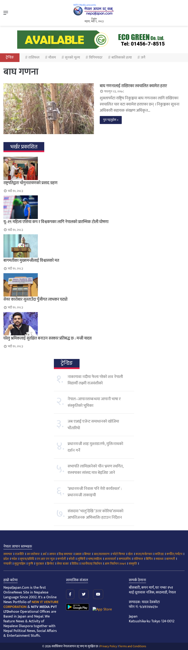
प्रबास (78, 554)
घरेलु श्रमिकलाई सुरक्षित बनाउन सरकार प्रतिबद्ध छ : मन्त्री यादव (47, 338)
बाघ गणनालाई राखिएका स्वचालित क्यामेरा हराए (133, 86)
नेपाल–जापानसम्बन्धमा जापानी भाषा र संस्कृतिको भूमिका (94, 402)
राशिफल (33, 57)
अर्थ (44, 554)
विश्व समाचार (65, 554)
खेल (130, 554)
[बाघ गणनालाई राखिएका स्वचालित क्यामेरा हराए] (48, 108)
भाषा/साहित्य (95, 558)
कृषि (30, 563)
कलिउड (159, 554)
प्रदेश (6, 558)
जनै (143, 57)
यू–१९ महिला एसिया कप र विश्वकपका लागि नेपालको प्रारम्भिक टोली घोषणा (55, 221)
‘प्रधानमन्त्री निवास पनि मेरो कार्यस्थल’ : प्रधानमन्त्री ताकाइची (95, 492)
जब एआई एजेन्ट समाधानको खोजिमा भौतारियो (93, 424)
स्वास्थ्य (159, 558)
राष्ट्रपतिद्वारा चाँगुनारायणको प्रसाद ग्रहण (30, 183)
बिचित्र (149, 558)
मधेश (14, 558)
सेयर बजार (63, 563)
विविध (75, 563)
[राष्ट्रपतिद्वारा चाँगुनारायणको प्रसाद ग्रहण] (94, 168)
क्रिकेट (50, 563)
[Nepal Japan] (94, 9)
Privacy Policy (108, 646)
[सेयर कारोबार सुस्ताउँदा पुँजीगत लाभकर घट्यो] (94, 285)
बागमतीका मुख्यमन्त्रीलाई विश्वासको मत (31, 260)
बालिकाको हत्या (121, 57)
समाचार (7, 554)
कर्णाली (61, 558)
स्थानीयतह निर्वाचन (91, 563)
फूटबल (40, 563)
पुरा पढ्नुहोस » (110, 119)
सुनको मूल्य (72, 57)
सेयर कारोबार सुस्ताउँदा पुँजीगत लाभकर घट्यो (35, 299)
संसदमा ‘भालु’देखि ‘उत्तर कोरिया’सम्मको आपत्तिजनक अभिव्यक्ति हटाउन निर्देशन (95, 514)
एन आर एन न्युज (46, 558)
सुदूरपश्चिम (19, 563)
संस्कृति (133, 563)
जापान (52, 554)
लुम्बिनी (81, 558)
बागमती (170, 558)
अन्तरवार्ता (110, 558)
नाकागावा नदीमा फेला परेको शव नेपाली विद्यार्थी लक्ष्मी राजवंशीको (95, 380)
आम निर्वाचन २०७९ (115, 563)
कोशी (72, 558)
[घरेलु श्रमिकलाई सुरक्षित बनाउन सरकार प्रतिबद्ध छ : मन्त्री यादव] (94, 323)
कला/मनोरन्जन (143, 554)
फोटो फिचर (118, 554)
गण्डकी (7, 563)
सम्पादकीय (125, 558)
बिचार (87, 554)
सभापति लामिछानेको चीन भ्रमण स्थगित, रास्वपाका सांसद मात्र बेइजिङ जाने (95, 469)
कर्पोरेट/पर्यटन (174, 554)
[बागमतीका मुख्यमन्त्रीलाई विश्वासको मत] (94, 246)
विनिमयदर (95, 57)
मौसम (52, 57)
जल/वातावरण (102, 554)
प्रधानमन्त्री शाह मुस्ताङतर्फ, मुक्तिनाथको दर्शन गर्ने (95, 447)
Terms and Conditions (132, 646)
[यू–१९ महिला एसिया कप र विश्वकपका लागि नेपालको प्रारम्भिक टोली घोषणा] (94, 207)
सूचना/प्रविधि (27, 558)
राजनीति (19, 554)
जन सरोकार (33, 554)
